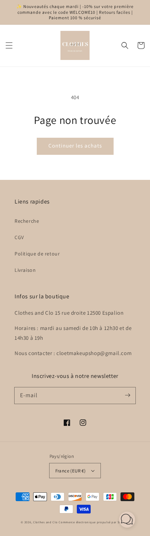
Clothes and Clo (45, 522)
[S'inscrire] (127, 395)
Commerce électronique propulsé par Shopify (94, 522)
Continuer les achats (75, 145)
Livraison (25, 270)
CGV (19, 237)
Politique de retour (37, 253)
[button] (9, 45)
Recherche (27, 221)
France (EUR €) (70, 471)
